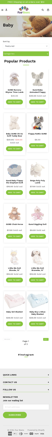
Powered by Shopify (36, 430)
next (46, 339)
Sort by (6, 41)
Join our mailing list (13, 400)
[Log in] (6, 9)
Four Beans (19, 430)
